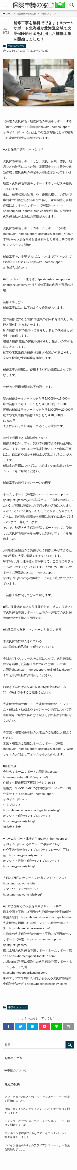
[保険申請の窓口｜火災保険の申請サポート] (38, 5)
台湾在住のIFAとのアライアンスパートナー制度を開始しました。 (37, 1110)
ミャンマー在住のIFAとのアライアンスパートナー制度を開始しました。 (37, 1122)
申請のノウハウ (16, 45)
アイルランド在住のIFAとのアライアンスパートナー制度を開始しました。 (37, 1135)
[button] (72, 5)
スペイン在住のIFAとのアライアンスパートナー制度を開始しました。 (37, 1147)
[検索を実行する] (69, 1045)
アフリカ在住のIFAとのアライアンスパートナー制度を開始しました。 (37, 1098)
